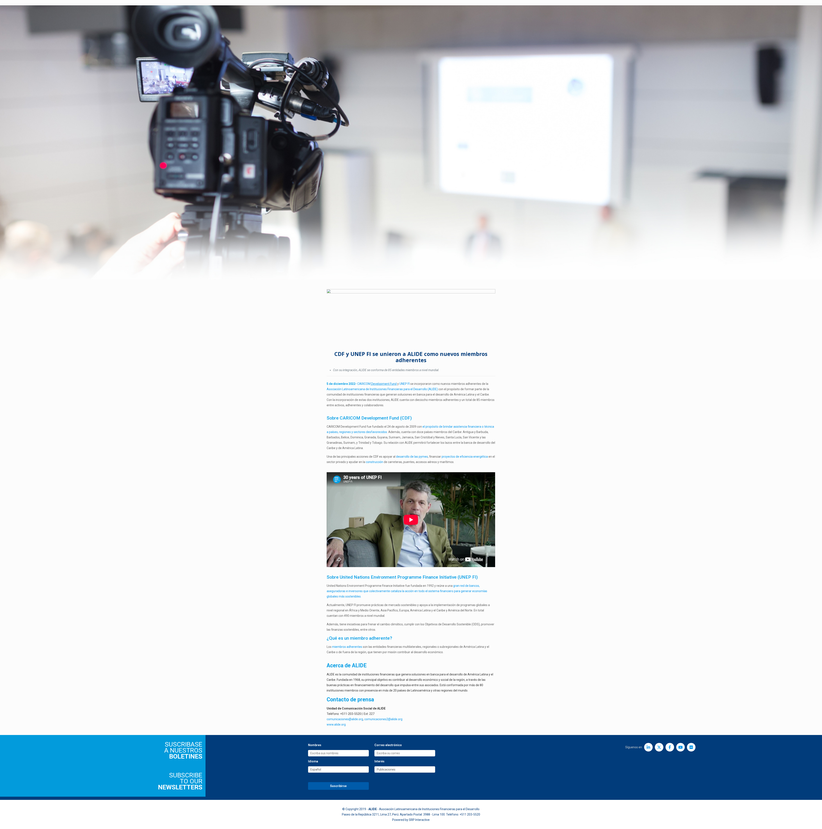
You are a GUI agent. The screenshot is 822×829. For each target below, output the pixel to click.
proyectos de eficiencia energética (465, 456)
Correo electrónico (388, 745)
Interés (379, 761)
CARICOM (377, 383)
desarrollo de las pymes (411, 456)
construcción (374, 462)
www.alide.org (336, 724)
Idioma (313, 761)
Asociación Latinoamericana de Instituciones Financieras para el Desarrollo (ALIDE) (382, 389)
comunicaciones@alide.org (345, 719)
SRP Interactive (419, 820)
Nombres (314, 745)
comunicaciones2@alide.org (383, 719)
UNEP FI (404, 383)
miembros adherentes (347, 646)
